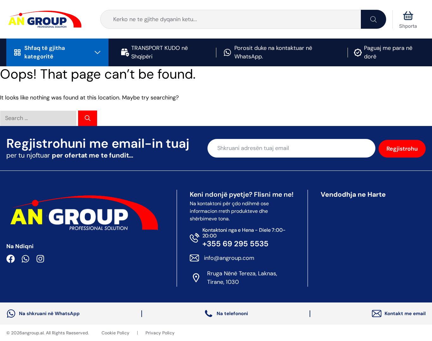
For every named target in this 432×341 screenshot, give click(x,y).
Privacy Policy (160, 333)
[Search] (373, 19)
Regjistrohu (402, 149)
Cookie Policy (115, 333)
